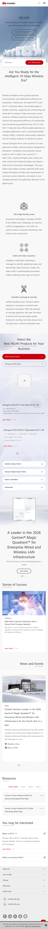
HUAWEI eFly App (14, 904)
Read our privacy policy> (33, 926)
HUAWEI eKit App (13, 899)
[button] (17, 453)
